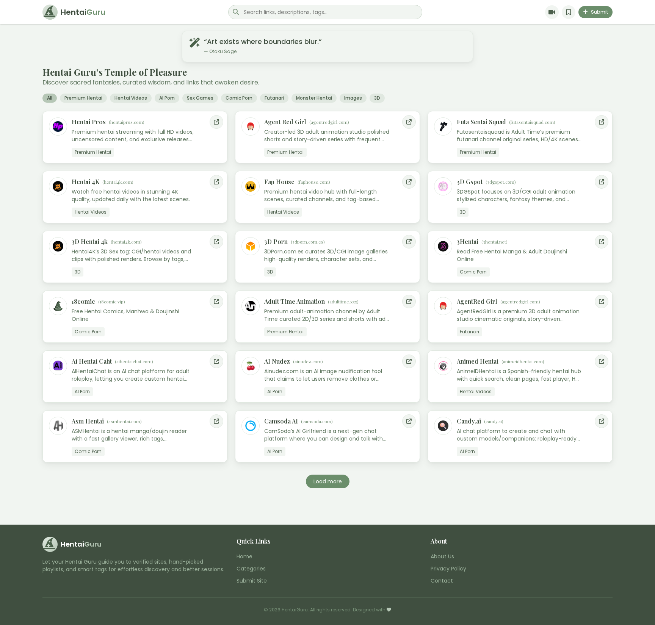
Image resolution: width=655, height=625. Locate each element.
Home (244, 556)
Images (353, 98)
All (49, 98)
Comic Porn (239, 98)
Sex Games (200, 98)
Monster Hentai (314, 98)
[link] (134, 137)
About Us (442, 556)
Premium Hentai (83, 98)
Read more (207, 156)
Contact (442, 580)
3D (377, 98)
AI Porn (167, 98)
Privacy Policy (448, 568)
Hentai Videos (130, 98)
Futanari (274, 98)
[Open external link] (216, 122)
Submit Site (252, 580)
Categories (251, 568)
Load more (327, 481)
